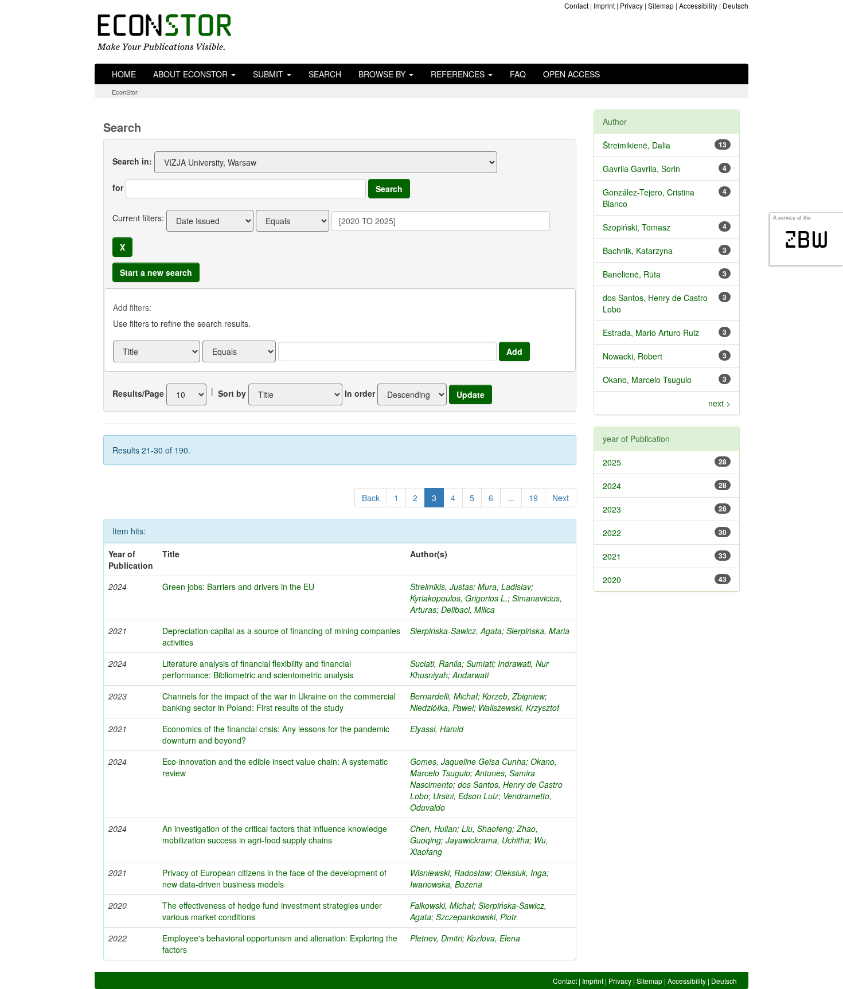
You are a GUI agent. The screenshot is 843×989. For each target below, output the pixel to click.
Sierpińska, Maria (537, 630)
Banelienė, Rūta (632, 274)
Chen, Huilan (433, 828)
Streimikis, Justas (441, 586)
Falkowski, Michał (442, 905)
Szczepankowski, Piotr (476, 916)
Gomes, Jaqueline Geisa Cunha (468, 761)
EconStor (125, 91)
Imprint (604, 5)
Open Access (571, 74)
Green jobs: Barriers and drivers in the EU (238, 586)
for (117, 187)
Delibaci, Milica (468, 609)
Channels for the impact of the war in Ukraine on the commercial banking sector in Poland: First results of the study (279, 701)
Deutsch (735, 5)
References (459, 74)
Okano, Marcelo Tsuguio (647, 379)
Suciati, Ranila (436, 663)
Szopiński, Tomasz (636, 227)
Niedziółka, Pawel (442, 707)
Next (560, 497)
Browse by (383, 74)
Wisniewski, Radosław (450, 872)
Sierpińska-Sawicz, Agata (456, 630)
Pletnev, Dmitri (436, 938)
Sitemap (661, 5)
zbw (807, 239)
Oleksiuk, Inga (521, 872)
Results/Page (138, 393)
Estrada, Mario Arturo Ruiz (651, 332)
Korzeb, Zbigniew (513, 696)
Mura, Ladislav (504, 586)
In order (360, 393)
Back (371, 497)
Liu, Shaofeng (487, 828)
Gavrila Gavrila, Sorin (641, 168)
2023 (612, 509)
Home (124, 74)
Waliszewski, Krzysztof (518, 707)
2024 (612, 485)
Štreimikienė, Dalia (636, 145)
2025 (612, 462)
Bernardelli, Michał (444, 696)
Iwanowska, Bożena (446, 884)
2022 (612, 532)
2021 (612, 556)
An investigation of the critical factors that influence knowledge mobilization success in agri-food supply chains (274, 834)
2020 (612, 579)
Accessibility (698, 5)
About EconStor (191, 74)
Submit (269, 74)
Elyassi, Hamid (436, 728)
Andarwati (470, 675)
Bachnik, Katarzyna (638, 250)
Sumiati (479, 663)
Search (325, 74)
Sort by (232, 393)
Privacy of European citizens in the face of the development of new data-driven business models (274, 878)
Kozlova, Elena (493, 938)
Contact (576, 5)
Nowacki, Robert (632, 356)
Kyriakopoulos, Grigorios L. (459, 598)
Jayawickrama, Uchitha (487, 840)
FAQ (518, 74)
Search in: (132, 161)
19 (533, 497)
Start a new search (156, 272)
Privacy (631, 5)
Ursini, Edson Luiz (465, 796)
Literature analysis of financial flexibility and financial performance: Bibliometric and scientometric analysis (257, 669)
